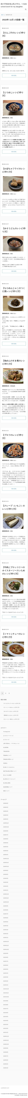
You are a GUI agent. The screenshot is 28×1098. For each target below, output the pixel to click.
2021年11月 (6, 992)
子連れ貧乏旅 (6, 751)
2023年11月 (6, 898)
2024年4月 (5, 878)
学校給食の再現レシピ (8, 759)
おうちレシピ (6, 739)
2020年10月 (6, 1044)
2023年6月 (5, 917)
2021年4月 (5, 1020)
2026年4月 (5, 811)
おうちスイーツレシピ (8, 735)
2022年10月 (6, 949)
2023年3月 (5, 929)
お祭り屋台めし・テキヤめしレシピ (11, 743)
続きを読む (14, 75)
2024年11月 (6, 862)
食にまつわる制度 (7, 775)
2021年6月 (5, 1012)
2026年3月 (5, 815)
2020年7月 (5, 1056)
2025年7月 (5, 834)
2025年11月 (6, 823)
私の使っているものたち (8, 767)
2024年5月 (5, 874)
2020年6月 (5, 1060)
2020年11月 (6, 1040)
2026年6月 (5, 803)
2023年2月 (5, 933)
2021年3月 (5, 1024)
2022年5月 (5, 969)
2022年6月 (5, 965)
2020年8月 (5, 1052)
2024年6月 (5, 870)
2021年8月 (5, 1004)
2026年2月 (5, 819)
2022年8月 (5, 957)
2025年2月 (5, 854)
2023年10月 (6, 902)
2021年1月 (5, 1032)
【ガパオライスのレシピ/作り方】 (11, 711)
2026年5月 (5, 807)
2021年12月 (6, 988)
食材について (6, 790)
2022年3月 (5, 977)
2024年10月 (6, 866)
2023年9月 (5, 906)
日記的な (5, 763)
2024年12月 (6, 858)
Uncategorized (6, 731)
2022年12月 (6, 941)
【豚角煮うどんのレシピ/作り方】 (11, 715)
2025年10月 (6, 827)
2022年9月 (5, 953)
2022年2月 (5, 981)
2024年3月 (5, 882)
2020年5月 (5, 1064)
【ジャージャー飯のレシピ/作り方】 (11, 719)
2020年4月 (5, 1067)
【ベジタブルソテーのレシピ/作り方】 (12, 703)
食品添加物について (7, 787)
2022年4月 (5, 973)
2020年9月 (5, 1048)
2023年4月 (5, 925)
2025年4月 (5, 846)
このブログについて (5, 1088)
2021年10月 (6, 996)
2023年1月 (5, 937)
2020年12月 (6, 1036)
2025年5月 (5, 842)
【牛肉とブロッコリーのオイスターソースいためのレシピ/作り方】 (13, 570)
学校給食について (7, 755)
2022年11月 (6, 945)
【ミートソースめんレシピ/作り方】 (11, 707)
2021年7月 (5, 1008)
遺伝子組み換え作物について (9, 771)
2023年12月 (6, 894)
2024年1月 (5, 890)
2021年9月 (5, 1000)
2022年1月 (5, 985)
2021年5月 (5, 1016)
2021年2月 (5, 1028)
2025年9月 (5, 831)
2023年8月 (5, 910)
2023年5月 (5, 921)
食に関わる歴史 (6, 783)
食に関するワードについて (9, 779)
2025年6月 (5, 838)
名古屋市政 (5, 747)
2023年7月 (5, 913)
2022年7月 (5, 961)
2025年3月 (5, 850)
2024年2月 (5, 886)
